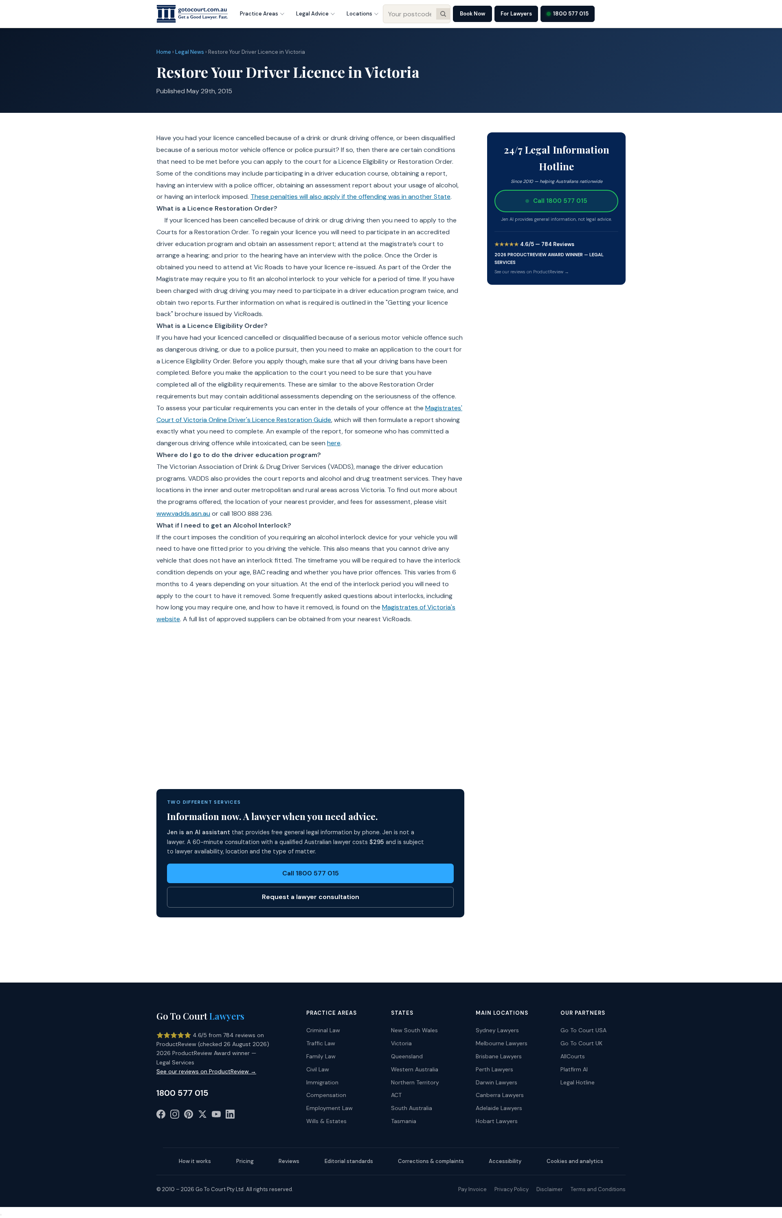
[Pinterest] (188, 1116)
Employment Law (329, 1108)
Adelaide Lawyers (499, 1108)
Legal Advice (312, 13)
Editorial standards (349, 1161)
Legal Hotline (577, 1082)
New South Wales (414, 1030)
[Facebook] (160, 1116)
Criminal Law (323, 1030)
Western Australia (414, 1069)
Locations (359, 13)
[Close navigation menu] (1, 1215)
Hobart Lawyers (497, 1121)
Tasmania (403, 1121)
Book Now (472, 13)
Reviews (289, 1161)
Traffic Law (320, 1043)
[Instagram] (174, 1116)
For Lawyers (516, 13)
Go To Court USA (583, 1030)
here (333, 443)
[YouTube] (216, 1116)
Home (163, 51)
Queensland (407, 1056)
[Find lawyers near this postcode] (443, 14)
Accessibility (505, 1161)
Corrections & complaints (431, 1161)
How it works (195, 1161)
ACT (396, 1095)
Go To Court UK (581, 1043)
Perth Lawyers (494, 1069)
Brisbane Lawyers (499, 1056)
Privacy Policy (511, 1189)
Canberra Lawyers (500, 1095)
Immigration (322, 1082)
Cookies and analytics (575, 1161)
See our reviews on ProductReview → (531, 272)
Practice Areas (259, 13)
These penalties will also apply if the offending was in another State (350, 196)
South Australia (411, 1108)
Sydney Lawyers (497, 1030)
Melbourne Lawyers (501, 1043)
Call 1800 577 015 (310, 873)
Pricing (245, 1161)
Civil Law (317, 1069)
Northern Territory (415, 1082)
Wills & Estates (326, 1121)
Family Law (321, 1056)
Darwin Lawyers (496, 1082)
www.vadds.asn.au (183, 513)
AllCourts (572, 1056)
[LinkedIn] (230, 1116)
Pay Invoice (472, 1189)
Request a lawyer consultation (310, 897)
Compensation (326, 1095)
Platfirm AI (574, 1069)
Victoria (401, 1043)
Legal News (189, 51)
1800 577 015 (571, 13)
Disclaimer (549, 1189)
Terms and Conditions (598, 1189)
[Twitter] (202, 1116)
